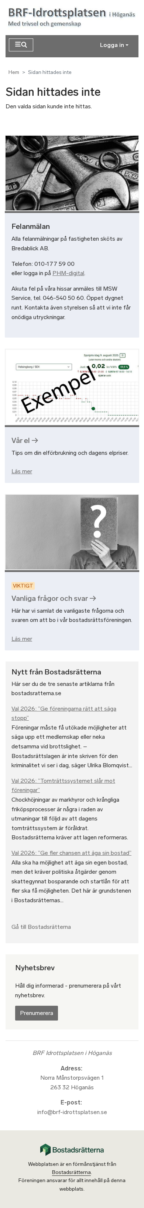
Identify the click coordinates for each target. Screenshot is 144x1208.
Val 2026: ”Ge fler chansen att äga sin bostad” (71, 852)
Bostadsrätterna (71, 1172)
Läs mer (21, 471)
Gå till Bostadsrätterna (41, 926)
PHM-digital (68, 273)
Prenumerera (36, 1012)
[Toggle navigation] (21, 44)
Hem (13, 72)
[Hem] (73, 17)
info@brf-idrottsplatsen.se (72, 1112)
